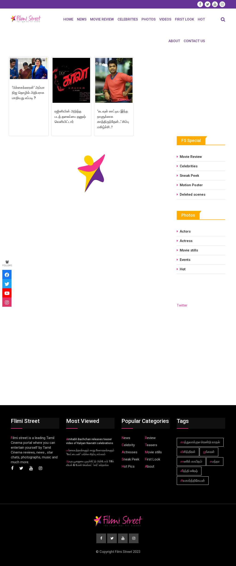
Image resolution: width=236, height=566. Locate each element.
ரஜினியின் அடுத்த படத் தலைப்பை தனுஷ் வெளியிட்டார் (70, 116)
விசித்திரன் (187, 452)
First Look (184, 19)
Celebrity (128, 445)
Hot (201, 19)
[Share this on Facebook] (7, 274)
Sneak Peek (189, 176)
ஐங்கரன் (209, 452)
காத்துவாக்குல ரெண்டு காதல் (200, 442)
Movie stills (189, 250)
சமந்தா (215, 461)
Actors (185, 231)
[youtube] (7, 293)
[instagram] (7, 302)
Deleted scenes (192, 194)
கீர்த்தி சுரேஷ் (189, 471)
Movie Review (102, 19)
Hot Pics (128, 466)
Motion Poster (191, 185)
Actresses (129, 452)
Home (68, 19)
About (174, 41)
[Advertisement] (206, 89)
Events (185, 260)
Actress (186, 241)
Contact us (194, 41)
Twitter (182, 305)
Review (150, 438)
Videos (165, 19)
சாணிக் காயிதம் (191, 461)
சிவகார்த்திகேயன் (192, 480)
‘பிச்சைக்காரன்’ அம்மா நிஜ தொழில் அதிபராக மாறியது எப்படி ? (28, 92)
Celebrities (128, 19)
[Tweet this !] (7, 283)
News (81, 19)
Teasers (151, 445)
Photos (149, 19)
